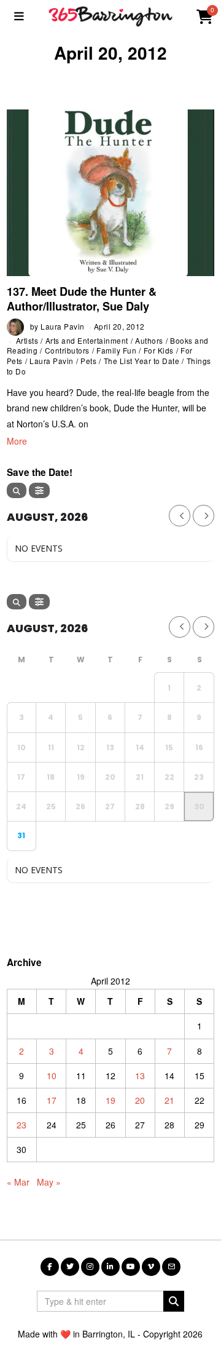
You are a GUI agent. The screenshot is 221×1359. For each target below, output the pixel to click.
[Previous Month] (179, 515)
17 (51, 1100)
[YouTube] (131, 1267)
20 (140, 1100)
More (17, 441)
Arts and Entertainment (86, 340)
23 (21, 1125)
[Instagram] (90, 1267)
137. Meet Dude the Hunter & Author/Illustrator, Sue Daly (82, 298)
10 (51, 1075)
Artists (27, 340)
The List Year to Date (142, 360)
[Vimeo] (151, 1267)
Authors (149, 340)
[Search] (16, 490)
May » (49, 1182)
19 (110, 1100)
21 (169, 1100)
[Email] (171, 1267)
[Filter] (39, 490)
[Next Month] (203, 515)
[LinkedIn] (110, 1267)
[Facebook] (50, 1267)
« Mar (18, 1182)
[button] (173, 1301)
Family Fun (116, 350)
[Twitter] (70, 1267)
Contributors (67, 350)
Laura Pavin (63, 326)
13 (140, 1075)
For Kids (159, 350)
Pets (88, 360)
